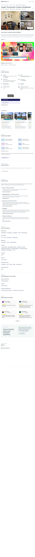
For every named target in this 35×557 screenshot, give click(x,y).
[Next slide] (32, 121)
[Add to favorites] (33, 9)
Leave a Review (22, 333)
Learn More (24, 80)
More (13, 81)
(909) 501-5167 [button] (5, 171)
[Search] (29, 1)
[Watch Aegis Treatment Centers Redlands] (17, 51)
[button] (33, 2)
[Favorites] (31, 1)
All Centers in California (9, 140)
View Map (6, 77)
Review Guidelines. (25, 330)
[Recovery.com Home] (5, 1)
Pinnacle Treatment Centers (24, 76)
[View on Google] (3, 302)
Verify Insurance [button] (4, 157)
